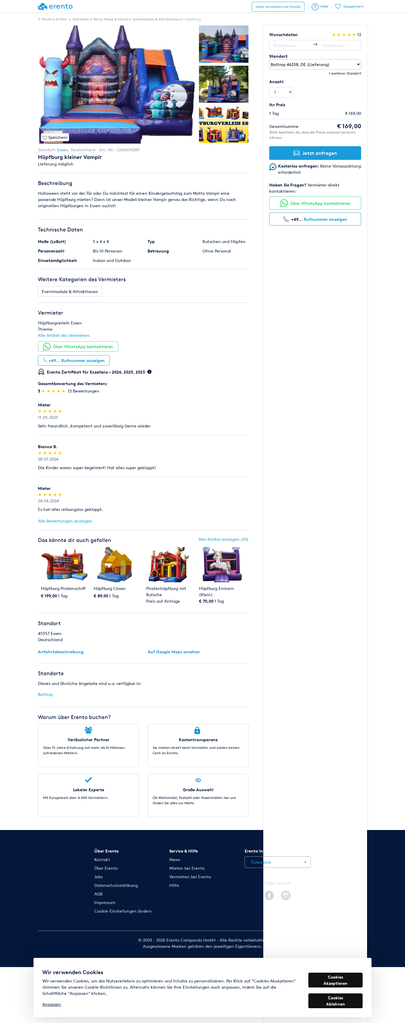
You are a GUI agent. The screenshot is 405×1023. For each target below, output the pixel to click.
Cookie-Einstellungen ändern (123, 910)
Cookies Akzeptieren (335, 980)
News (174, 859)
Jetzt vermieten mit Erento (278, 6)
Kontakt (102, 859)
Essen (62, 149)
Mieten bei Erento (187, 868)
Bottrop (45, 694)
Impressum (104, 902)
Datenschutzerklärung (116, 885)
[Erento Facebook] (269, 894)
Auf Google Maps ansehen (174, 651)
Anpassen (51, 1004)
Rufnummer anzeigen (325, 219)
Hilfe (325, 6)
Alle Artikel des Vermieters (64, 335)
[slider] (54, 391)
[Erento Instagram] (286, 894)
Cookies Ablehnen (335, 1000)
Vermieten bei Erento (190, 876)
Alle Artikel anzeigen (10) (223, 539)
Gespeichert (353, 6)
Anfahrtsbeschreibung (61, 651)
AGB (98, 893)
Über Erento (106, 868)
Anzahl (276, 81)
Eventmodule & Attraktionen (70, 291)
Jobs (98, 876)
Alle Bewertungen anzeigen (65, 520)
